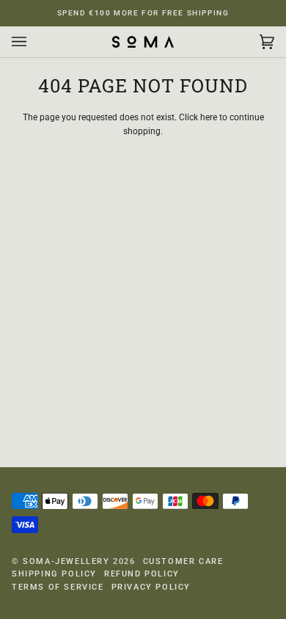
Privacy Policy (151, 587)
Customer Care (183, 561)
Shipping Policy (54, 574)
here (208, 117)
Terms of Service (58, 587)
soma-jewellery (66, 561)
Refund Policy (142, 574)
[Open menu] (34, 41)
